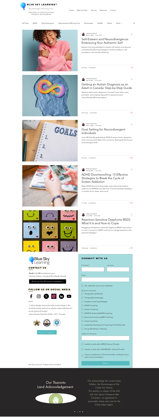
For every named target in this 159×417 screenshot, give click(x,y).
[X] (46, 296)
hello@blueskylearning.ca (44, 273)
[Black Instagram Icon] (38, 296)
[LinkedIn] (61, 296)
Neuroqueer (88, 23)
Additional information (89, 334)
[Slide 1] (74, 411)
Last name (110, 265)
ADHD (35, 23)
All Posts (25, 23)
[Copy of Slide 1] (77, 411)
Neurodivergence (48, 23)
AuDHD (100, 23)
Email (83, 275)
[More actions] (132, 34)
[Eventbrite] (53, 296)
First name (85, 265)
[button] (82, 10)
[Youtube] (69, 296)
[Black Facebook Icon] (31, 296)
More (118, 23)
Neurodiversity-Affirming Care (69, 23)
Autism (109, 23)
